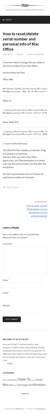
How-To (9, 187)
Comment (8, 243)
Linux (39, 379)
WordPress (19, 409)
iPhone (33, 380)
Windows (40, 385)
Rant (11, 384)
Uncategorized (25, 384)
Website (6, 305)
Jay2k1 (20, 54)
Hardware (13, 380)
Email (6, 292)
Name (6, 280)
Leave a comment (35, 54)
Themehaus (40, 409)
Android (6, 380)
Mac (16, 187)
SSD (15, 385)
